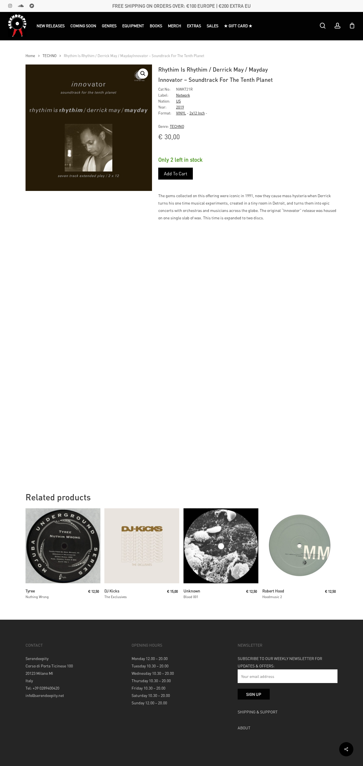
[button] (143, 73)
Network (183, 95)
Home (30, 55)
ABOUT (244, 727)
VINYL (181, 113)
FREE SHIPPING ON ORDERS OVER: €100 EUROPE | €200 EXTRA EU (181, 6)
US (178, 101)
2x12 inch (197, 113)
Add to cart (175, 173)
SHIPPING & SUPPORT (258, 711)
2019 (180, 107)
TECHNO (49, 55)
